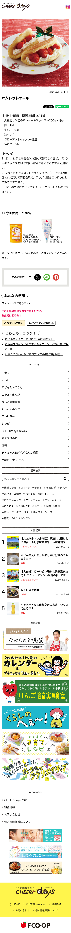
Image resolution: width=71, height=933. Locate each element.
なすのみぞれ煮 (30, 590)
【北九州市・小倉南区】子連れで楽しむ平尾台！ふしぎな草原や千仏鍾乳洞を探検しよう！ (44, 540)
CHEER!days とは (15, 800)
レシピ (24, 594)
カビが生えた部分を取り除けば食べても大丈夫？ (44, 557)
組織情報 (9, 807)
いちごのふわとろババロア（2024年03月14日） (34, 354)
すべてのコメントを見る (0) (41, 323)
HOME (16, 904)
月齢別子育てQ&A (13, 460)
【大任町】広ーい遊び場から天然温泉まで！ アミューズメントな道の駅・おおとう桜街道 (45, 573)
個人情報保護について (17, 822)
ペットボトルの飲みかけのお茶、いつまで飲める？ (44, 606)
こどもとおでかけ (29, 547)
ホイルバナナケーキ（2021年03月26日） (30, 339)
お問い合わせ (12, 814)
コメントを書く (14, 323)
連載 (4, 445)
